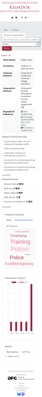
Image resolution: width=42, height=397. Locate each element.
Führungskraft (22, 231)
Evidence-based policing (14, 148)
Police (17, 257)
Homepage (27, 117)
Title (6, 30)
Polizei (20, 248)
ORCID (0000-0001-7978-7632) (27, 122)
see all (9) (6, 175)
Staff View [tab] (26, 352)
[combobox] (21, 40)
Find (8, 48)
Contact (21, 383)
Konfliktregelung (19, 263)
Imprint (21, 386)
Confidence (28, 254)
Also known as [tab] (12, 352)
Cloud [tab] (8, 220)
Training (20, 242)
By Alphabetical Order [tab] (24, 220)
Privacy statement (21, 388)
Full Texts (15, 30)
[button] (17, 17)
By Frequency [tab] (12, 226)
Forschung (19, 236)
